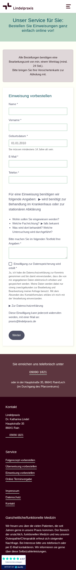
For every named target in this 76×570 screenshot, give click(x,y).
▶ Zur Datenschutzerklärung (26, 305)
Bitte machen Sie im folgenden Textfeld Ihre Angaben (35, 241)
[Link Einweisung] (18, 6)
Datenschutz (13, 497)
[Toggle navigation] (68, 6)
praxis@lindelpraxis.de (22, 321)
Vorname (15, 120)
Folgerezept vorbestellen (20, 460)
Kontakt (10, 503)
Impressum (12, 490)
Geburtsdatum (18, 136)
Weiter (16, 335)
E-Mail (13, 156)
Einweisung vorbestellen (20, 472)
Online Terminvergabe (19, 479)
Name (13, 104)
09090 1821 (38, 372)
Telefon (14, 172)
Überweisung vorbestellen (21, 466)
